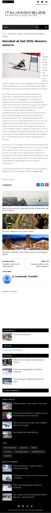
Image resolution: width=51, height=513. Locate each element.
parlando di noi (38, 452)
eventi (19, 34)
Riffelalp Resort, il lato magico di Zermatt (30, 403)
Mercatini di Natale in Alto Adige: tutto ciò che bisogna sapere (24, 253)
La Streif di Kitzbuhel (21, 334)
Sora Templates (37, 510)
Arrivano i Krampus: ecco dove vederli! (18, 231)
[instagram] (38, 2)
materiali (7, 456)
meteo (34, 448)
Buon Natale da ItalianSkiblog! (25, 432)
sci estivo (7, 452)
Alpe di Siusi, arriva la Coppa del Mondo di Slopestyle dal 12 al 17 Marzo (25, 209)
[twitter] (46, 2)
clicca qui (37, 171)
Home (4, 34)
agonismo (12, 34)
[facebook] (42, 2)
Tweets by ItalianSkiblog (12, 350)
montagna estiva (21, 452)
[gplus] (32, 506)
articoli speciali (10, 448)
